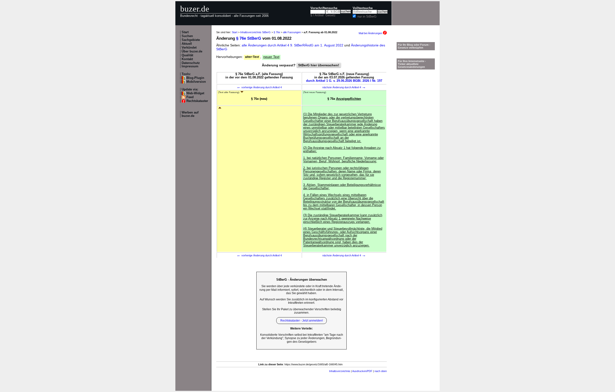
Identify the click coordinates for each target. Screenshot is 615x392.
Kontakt (187, 59)
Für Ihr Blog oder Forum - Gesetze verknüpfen (414, 46)
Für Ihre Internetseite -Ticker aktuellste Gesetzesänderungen (412, 64)
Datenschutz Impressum (191, 64)
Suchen (187, 36)
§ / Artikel (317, 15)
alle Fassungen (292, 32)
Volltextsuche (363, 8)
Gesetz (331, 15)
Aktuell (187, 43)
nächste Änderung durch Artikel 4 (344, 87)
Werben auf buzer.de (190, 114)
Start (185, 32)
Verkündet (189, 47)
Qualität (187, 55)
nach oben (381, 371)
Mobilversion (196, 81)
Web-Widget (195, 93)
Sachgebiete (191, 40)
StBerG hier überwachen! (318, 65)
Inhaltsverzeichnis (339, 371)
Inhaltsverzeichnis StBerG (255, 32)
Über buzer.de (192, 51)
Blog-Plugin (195, 78)
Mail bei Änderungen (371, 33)
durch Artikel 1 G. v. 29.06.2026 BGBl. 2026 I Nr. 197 (344, 80)
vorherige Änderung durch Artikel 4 (259, 87)
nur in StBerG (366, 16)
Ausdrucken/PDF (362, 371)
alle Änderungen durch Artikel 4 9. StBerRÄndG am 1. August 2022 (293, 45)
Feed (190, 97)
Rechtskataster (197, 101)
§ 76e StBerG (248, 38)
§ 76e (277, 32)
